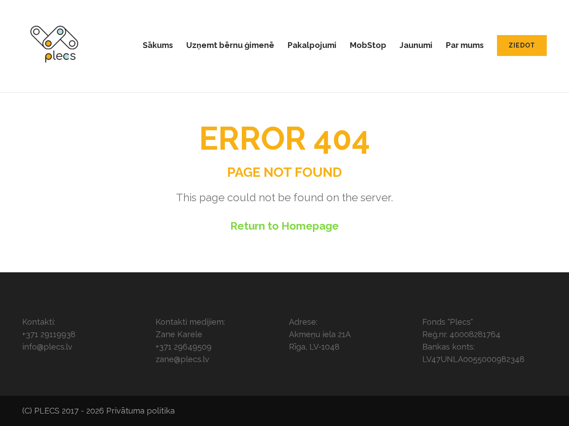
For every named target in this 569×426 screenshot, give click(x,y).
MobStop (368, 45)
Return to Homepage (284, 225)
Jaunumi (416, 45)
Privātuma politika (140, 410)
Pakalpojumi (312, 45)
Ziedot (522, 45)
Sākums (158, 45)
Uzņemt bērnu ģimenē (230, 45)
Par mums (465, 45)
